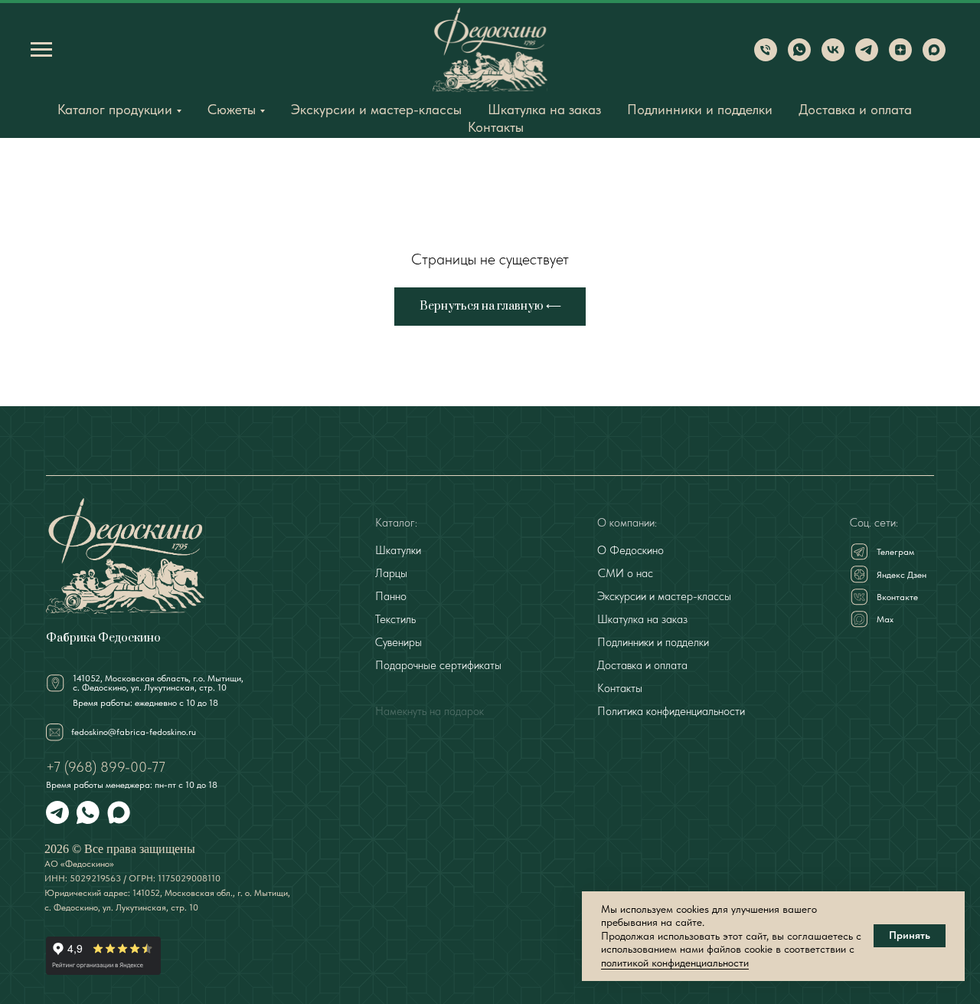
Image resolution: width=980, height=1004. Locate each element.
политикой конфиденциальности (675, 962)
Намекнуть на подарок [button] (429, 711)
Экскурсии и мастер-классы (376, 109)
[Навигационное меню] (41, 49)
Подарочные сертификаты (438, 665)
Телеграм (895, 551)
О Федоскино (630, 550)
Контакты (496, 127)
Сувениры (398, 642)
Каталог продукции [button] (114, 109)
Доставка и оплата (855, 109)
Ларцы (391, 573)
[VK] (833, 57)
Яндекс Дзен (901, 574)
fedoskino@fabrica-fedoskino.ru (133, 732)
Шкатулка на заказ (544, 109)
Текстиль (395, 619)
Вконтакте (897, 597)
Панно (391, 596)
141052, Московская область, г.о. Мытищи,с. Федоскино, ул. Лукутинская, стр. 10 (158, 683)
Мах (885, 619)
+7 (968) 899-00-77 (105, 767)
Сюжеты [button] (231, 109)
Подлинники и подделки (700, 109)
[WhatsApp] (799, 57)
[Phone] (765, 57)
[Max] (934, 57)
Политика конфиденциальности (671, 711)
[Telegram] (866, 57)
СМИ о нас (625, 573)
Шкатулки (398, 550)
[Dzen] (900, 57)
